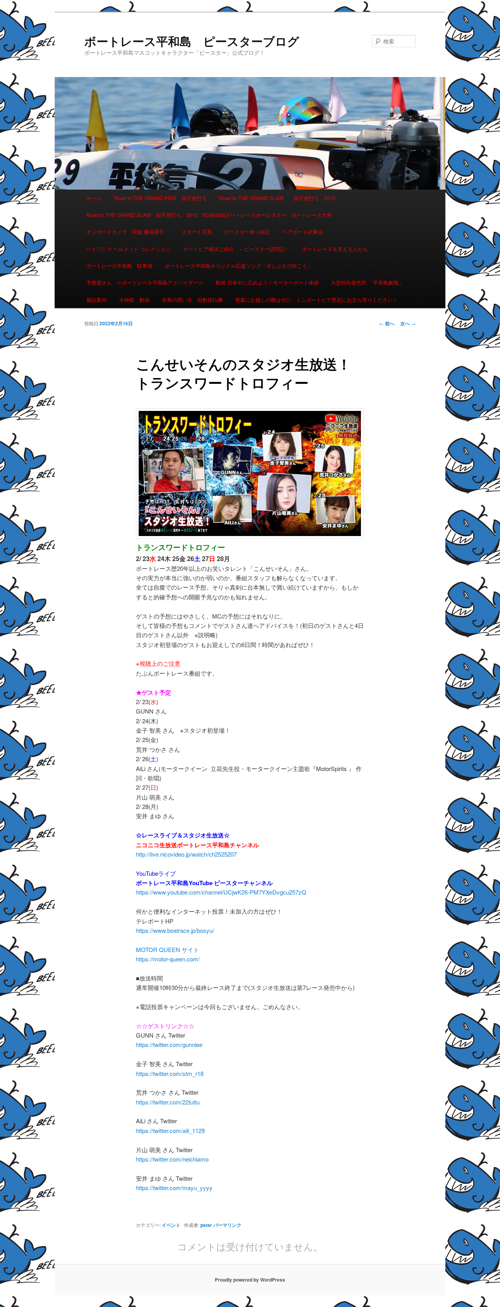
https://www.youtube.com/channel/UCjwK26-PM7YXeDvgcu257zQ (221, 892)
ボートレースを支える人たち (335, 249)
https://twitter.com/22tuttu (168, 1102)
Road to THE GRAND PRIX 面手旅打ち (160, 198)
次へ (408, 323)
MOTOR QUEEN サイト (167, 949)
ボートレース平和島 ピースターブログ (191, 40)
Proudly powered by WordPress (250, 1279)
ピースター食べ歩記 (247, 231)
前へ (387, 323)
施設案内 (96, 299)
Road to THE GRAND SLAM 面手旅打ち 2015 (277, 198)
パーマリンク (227, 1224)
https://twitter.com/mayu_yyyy (174, 1187)
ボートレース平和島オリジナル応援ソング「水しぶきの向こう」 (238, 265)
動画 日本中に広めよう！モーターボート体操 (267, 282)
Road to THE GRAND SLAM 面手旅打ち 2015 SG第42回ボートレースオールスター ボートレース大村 (209, 215)
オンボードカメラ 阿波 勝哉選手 (127, 231)
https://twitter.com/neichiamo (172, 1159)
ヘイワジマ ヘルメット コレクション (128, 249)
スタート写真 (197, 231)
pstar (206, 1224)
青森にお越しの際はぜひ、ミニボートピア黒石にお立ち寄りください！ (316, 299)
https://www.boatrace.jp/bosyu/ (175, 930)
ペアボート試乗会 (302, 231)
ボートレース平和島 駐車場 (119, 265)
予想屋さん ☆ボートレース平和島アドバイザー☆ (144, 282)
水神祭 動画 (134, 299)
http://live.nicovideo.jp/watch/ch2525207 (186, 854)
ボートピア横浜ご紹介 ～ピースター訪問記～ (236, 249)
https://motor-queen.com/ (168, 959)
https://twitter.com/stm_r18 (170, 1073)
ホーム (94, 198)
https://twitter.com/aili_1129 (170, 1130)
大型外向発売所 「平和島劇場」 (367, 282)
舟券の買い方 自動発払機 (192, 299)
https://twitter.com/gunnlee (169, 1044)
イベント (171, 1224)
